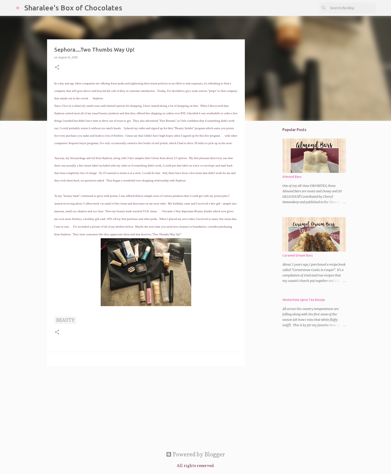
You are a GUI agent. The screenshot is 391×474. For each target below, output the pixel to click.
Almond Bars (291, 177)
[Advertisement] (146, 405)
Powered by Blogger (198, 454)
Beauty (65, 320)
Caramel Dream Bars (297, 255)
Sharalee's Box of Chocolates (73, 8)
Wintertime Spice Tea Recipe (303, 300)
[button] (57, 67)
